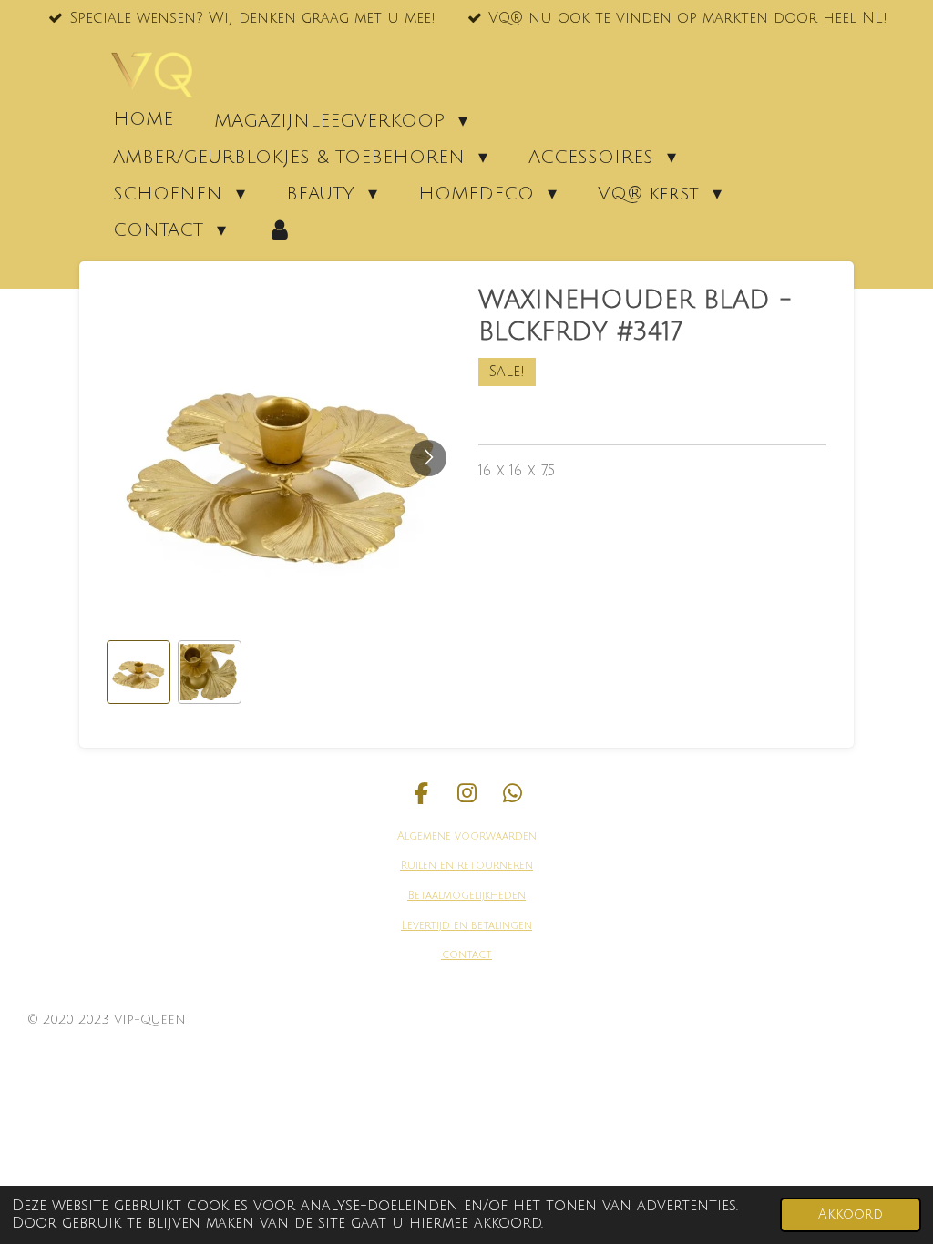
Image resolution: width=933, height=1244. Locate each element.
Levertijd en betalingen (467, 926)
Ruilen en (427, 866)
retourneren (493, 866)
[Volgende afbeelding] (428, 458)
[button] (138, 672)
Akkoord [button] (850, 1214)
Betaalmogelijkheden (467, 896)
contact (467, 955)
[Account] (280, 229)
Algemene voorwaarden (467, 836)
